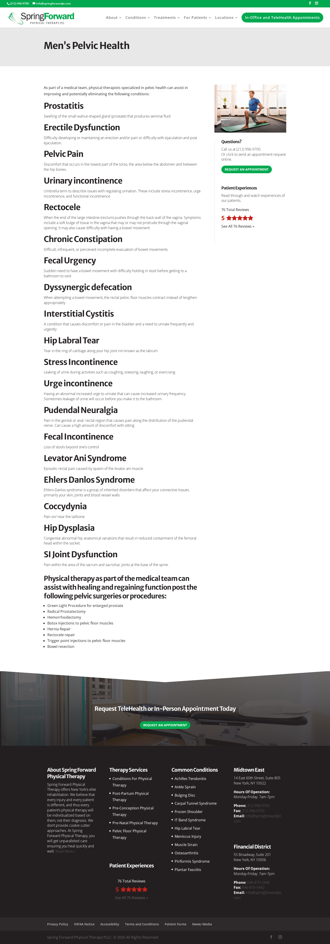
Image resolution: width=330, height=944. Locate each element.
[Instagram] (316, 4)
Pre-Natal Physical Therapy (135, 822)
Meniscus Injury (188, 836)
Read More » (65, 851)
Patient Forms (175, 924)
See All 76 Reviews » (237, 226)
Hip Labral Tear (187, 828)
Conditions (135, 17)
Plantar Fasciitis (188, 869)
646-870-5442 (253, 887)
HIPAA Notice (84, 924)
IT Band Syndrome (190, 819)
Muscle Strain (186, 844)
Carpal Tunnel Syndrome (196, 803)
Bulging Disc (185, 795)
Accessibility (109, 924)
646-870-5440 (258, 882)
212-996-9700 (258, 805)
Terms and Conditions (142, 924)
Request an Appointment (246, 169)
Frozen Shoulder (189, 811)
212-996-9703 (253, 810)
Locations (224, 17)
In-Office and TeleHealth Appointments (282, 17)
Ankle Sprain (185, 786)
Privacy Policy (57, 924)
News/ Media (202, 924)
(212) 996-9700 (248, 149)
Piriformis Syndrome (192, 861)
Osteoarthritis (186, 853)
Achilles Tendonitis (190, 778)
